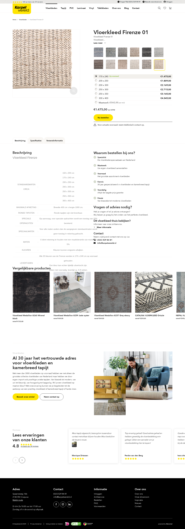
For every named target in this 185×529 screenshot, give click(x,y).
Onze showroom (142, 496)
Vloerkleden (51, 8)
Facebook (56, 504)
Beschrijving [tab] (20, 140)
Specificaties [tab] (35, 140)
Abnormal (169, 524)
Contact (135, 8)
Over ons (139, 493)
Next (22, 460)
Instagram (63, 504)
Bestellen (98, 500)
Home (14, 19)
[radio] (133, 76)
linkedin (69, 504)
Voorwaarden (100, 506)
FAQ (96, 503)
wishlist (164, 8)
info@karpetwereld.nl (106, 243)
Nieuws (138, 503)
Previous (16, 460)
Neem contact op (51, 396)
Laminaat (81, 8)
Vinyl (91, 8)
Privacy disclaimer (36, 524)
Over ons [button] (116, 8)
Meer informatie (104, 227)
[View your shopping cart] (170, 8)
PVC (72, 8)
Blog (126, 8)
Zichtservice (99, 496)
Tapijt (63, 8)
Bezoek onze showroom (153, 2)
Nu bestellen (103, 117)
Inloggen (169, 2)
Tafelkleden (103, 8)
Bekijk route (18, 500)
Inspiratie (139, 500)
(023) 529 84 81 (135, 2)
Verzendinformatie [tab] (54, 140)
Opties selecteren (47, 320)
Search (159, 8)
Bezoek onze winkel (26, 396)
